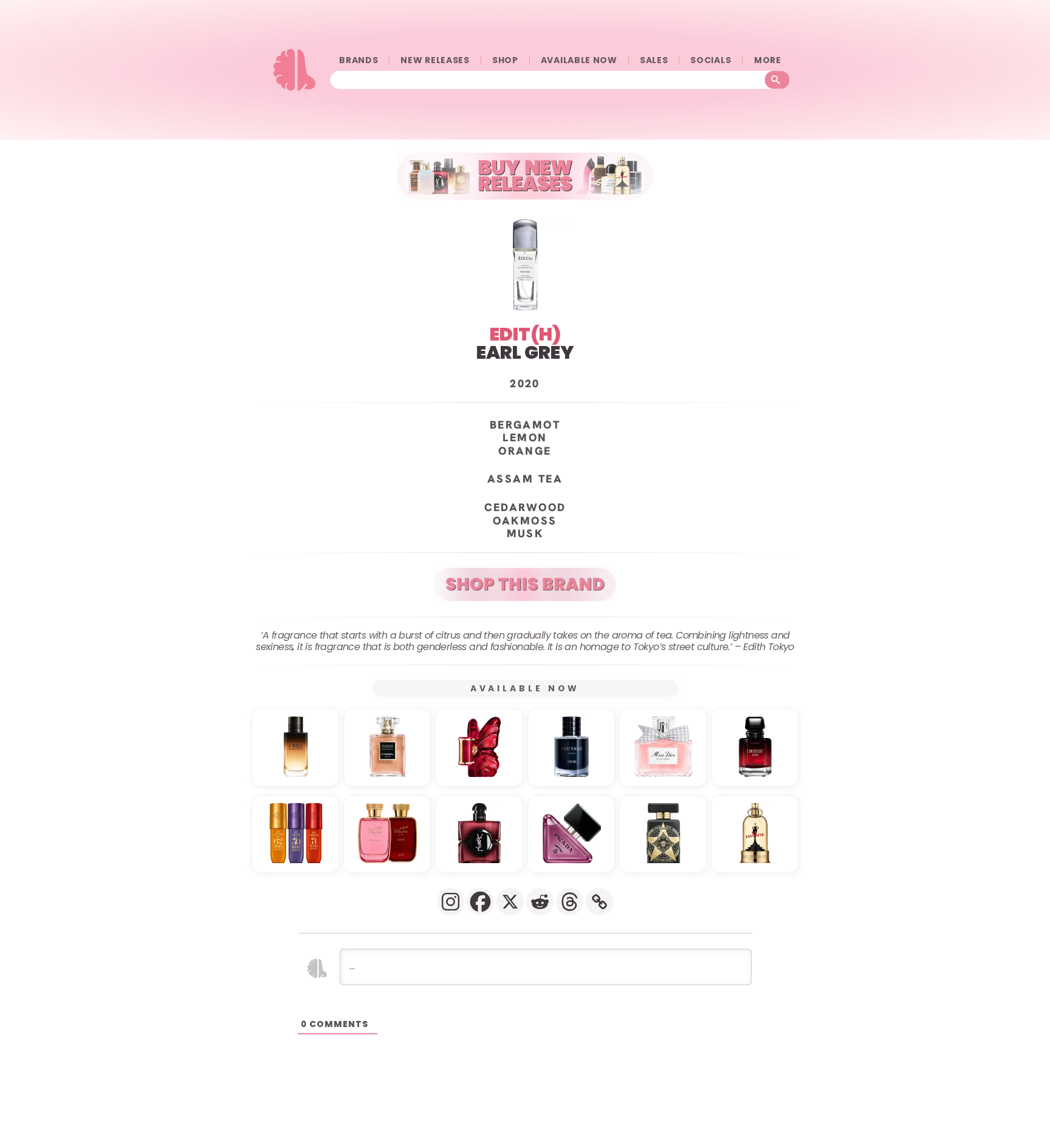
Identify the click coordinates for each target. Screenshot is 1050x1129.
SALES (654, 60)
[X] (510, 901)
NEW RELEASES (434, 60)
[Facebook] (480, 901)
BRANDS (358, 60)
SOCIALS (710, 60)
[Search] (777, 80)
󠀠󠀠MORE (767, 60)
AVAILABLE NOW (579, 60)
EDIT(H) (525, 334)
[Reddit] (540, 901)
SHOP (505, 60)
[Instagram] (450, 901)
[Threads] (569, 901)
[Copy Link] (599, 901)
